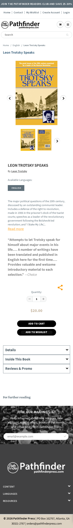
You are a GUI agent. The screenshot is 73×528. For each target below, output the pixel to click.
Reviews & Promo (18, 368)
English (16, 45)
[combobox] (36, 34)
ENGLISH (16, 188)
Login (66, 12)
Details (10, 350)
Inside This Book (17, 359)
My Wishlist (32, 12)
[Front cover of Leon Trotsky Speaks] (36, 92)
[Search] (67, 35)
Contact (18, 12)
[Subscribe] (65, 436)
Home (7, 12)
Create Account (51, 12)
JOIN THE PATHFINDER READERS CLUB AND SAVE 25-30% (36, 4)
